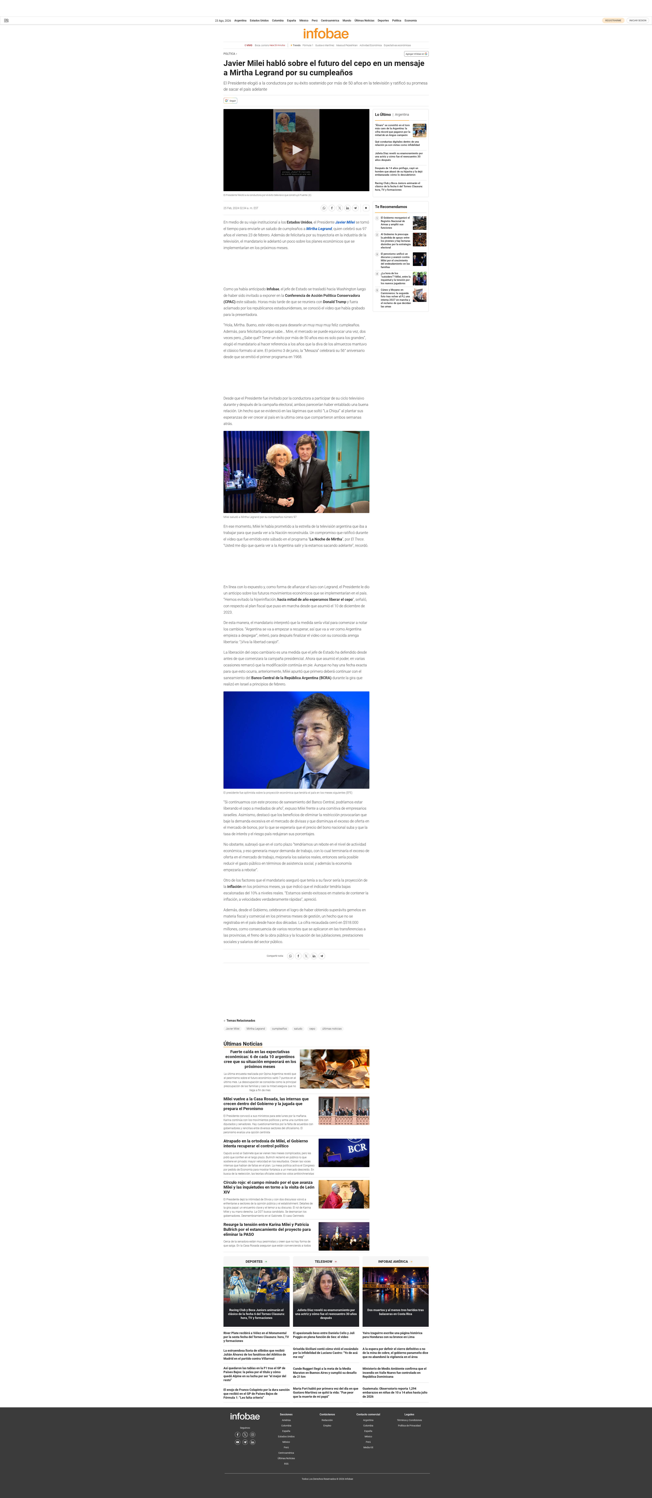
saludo (298, 1028)
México (303, 20)
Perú (315, 20)
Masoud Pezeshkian (347, 45)
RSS (286, 1463)
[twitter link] (245, 1434)
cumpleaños (279, 1028)
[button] (6, 20)
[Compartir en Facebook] (332, 208)
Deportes (383, 20)
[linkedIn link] (252, 1442)
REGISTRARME (613, 20)
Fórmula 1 (308, 45)
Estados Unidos (259, 20)
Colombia (278, 20)
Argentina (240, 20)
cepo (312, 1028)
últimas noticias (332, 1028)
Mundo (347, 20)
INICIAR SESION (637, 20)
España (291, 20)
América (286, 1420)
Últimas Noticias (364, 20)
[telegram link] (245, 1442)
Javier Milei (232, 1028)
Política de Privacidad (409, 1425)
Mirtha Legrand (256, 1028)
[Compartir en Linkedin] (347, 208)
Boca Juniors (270, 45)
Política (396, 20)
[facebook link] (237, 1434)
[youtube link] (237, 1442)
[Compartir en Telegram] (355, 208)
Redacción (327, 1420)
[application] (296, 150)
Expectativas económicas (397, 45)
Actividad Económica (371, 45)
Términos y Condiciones (409, 1420)
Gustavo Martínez (324, 45)
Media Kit (368, 1447)
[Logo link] (326, 33)
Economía (411, 20)
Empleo (327, 1425)
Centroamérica (330, 20)
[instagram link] (252, 1434)
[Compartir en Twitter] (339, 208)
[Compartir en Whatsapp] (324, 208)
